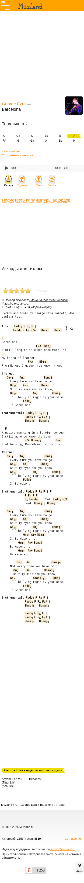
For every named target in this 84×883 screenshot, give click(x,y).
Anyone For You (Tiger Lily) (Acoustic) (12, 782)
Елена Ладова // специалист (48, 300)
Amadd (39, 578)
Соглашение (73, 838)
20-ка (38, 185)
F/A (33, 330)
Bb (60, 140)
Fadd (18, 326)
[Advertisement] (42, 55)
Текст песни (11, 151)
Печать (52, 185)
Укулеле (22, 185)
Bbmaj (45, 330)
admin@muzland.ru (62, 849)
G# (32, 140)
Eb (46, 135)
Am (22, 377)
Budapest (35, 779)
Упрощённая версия (17, 155)
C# (18, 135)
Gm (10, 377)
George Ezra (14, 104)
